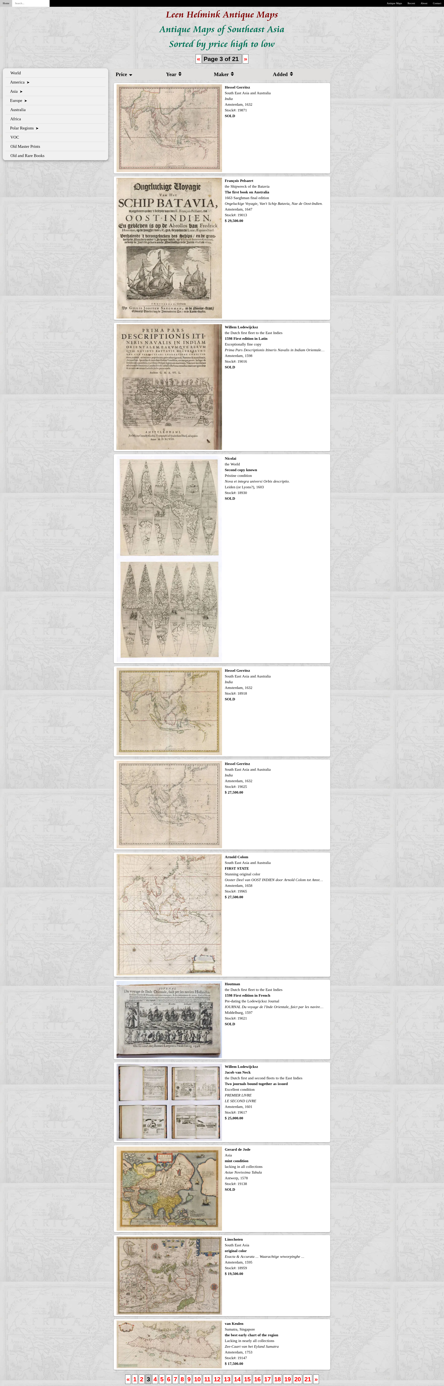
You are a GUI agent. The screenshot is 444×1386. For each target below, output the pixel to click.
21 (307, 1379)
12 (217, 1379)
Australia (17, 109)
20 (297, 1379)
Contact (437, 3)
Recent (411, 3)
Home (6, 3)
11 (207, 1379)
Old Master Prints (24, 146)
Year (172, 74)
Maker (222, 74)
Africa (14, 119)
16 (257, 1379)
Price (122, 74)
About (424, 3)
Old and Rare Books (26, 155)
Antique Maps (394, 3)
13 (227, 1379)
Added (281, 74)
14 (237, 1379)
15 (247, 1379)
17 (267, 1379)
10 (197, 1379)
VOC (13, 137)
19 (287, 1379)
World (14, 73)
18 (277, 1379)
